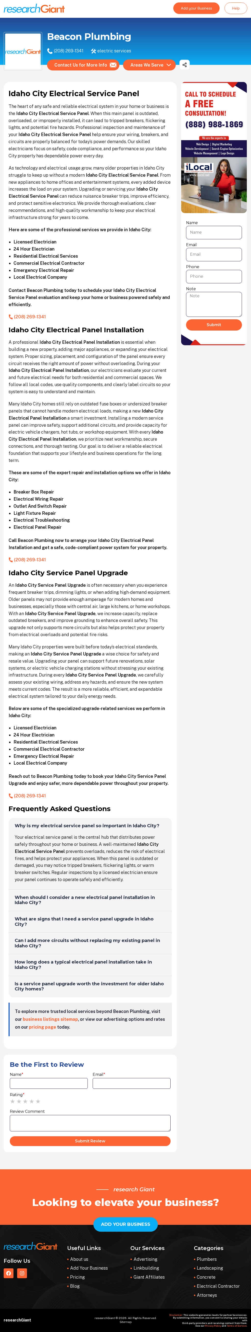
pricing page (42, 1027)
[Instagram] (22, 1273)
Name (16, 1074)
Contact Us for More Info (80, 65)
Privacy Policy (213, 1325)
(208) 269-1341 (68, 50)
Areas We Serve (146, 65)
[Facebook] (8, 1273)
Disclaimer (175, 1314)
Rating (17, 1094)
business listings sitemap (50, 1019)
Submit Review (90, 1141)
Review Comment (27, 1111)
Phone (192, 266)
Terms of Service (237, 1325)
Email (99, 1074)
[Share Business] (184, 65)
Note (191, 289)
